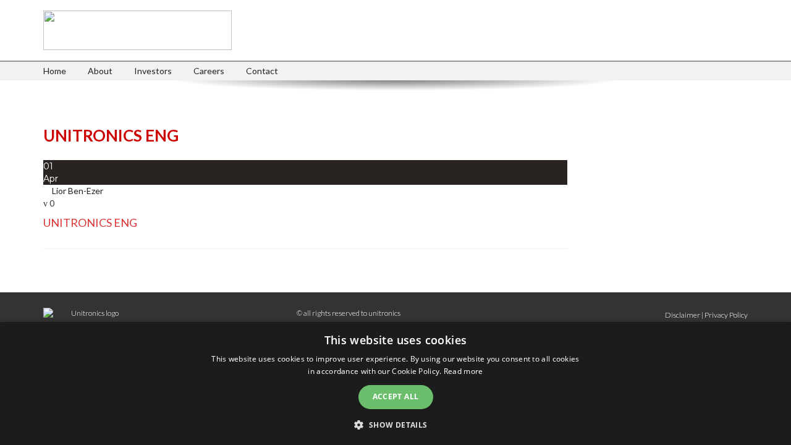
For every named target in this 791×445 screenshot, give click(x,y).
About (100, 71)
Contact (262, 71)
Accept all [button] (396, 396)
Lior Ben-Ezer (77, 190)
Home (54, 71)
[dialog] (395, 383)
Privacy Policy (726, 315)
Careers (208, 71)
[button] (395, 424)
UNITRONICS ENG (90, 222)
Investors (153, 71)
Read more (463, 371)
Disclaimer (682, 315)
